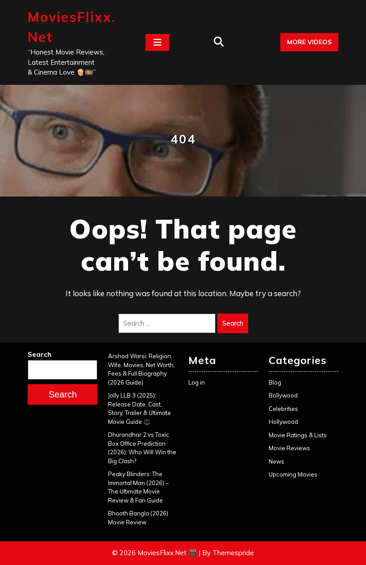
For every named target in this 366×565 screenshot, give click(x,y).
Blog (275, 382)
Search (232, 323)
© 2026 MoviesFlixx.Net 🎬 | (156, 552)
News (276, 461)
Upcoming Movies (293, 474)
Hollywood (283, 421)
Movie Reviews (289, 448)
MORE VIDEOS (309, 42)
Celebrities (283, 408)
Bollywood (283, 395)
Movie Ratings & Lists (298, 435)
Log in (196, 382)
